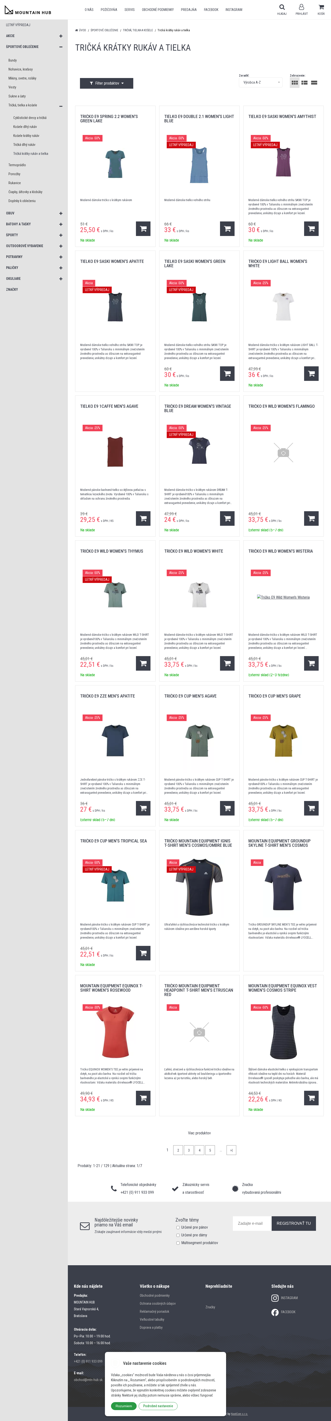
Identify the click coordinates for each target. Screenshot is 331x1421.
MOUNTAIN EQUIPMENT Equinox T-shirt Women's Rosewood (111, 988)
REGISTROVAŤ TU (294, 1223)
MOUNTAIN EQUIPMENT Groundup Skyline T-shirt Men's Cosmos (279, 843)
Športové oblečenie (104, 30)
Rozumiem (124, 1406)
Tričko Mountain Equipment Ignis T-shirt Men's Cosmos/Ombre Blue (198, 843)
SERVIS (130, 10)
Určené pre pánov (194, 1227)
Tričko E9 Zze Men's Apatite (107, 696)
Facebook (211, 10)
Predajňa (189, 10)
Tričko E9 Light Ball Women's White (277, 263)
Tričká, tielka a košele (138, 30)
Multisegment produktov (199, 1242)
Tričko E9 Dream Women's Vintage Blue (197, 408)
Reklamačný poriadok (154, 1311)
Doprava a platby (151, 1327)
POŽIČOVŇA (109, 10)
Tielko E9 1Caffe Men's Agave (109, 406)
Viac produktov (199, 1133)
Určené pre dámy (194, 1235)
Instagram (234, 10)
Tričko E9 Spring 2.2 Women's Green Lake (109, 118)
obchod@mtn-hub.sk (88, 1380)
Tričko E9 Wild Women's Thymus (111, 551)
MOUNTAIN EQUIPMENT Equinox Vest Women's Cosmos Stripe (282, 988)
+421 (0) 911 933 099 (88, 1361)
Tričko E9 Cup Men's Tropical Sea (113, 840)
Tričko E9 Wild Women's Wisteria (280, 551)
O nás (89, 10)
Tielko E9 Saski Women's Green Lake (194, 263)
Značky (210, 1307)
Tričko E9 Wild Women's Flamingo (281, 406)
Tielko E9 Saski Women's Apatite (112, 261)
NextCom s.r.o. (239, 1414)
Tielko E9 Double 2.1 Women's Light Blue (199, 118)
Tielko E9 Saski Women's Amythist (282, 116)
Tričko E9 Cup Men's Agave (190, 696)
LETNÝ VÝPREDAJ (18, 25)
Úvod (82, 30)
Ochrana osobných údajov (158, 1303)
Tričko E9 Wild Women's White (193, 551)
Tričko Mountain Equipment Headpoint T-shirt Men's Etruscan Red (198, 990)
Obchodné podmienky (158, 10)
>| (231, 1150)
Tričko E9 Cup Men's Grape (274, 696)
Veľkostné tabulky (152, 1319)
